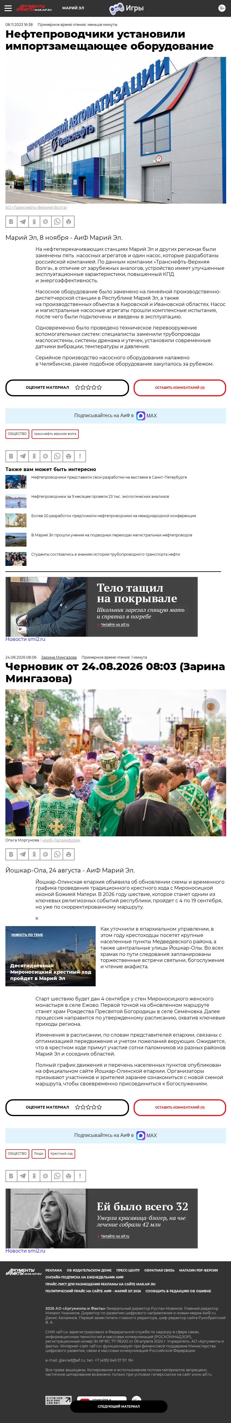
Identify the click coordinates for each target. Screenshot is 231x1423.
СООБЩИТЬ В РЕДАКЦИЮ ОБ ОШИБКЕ (178, 1291)
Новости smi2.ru (25, 639)
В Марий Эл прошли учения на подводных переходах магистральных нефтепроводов (111, 535)
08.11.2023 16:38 (19, 24)
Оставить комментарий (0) (180, 388)
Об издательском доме (89, 1270)
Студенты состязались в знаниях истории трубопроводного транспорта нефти (105, 554)
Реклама (53, 1270)
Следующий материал (119, 1407)
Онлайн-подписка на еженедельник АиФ (84, 1277)
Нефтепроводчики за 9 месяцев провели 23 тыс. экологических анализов (100, 496)
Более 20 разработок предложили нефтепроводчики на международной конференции (113, 515)
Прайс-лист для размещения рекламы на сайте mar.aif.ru (100, 1284)
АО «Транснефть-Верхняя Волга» (36, 207)
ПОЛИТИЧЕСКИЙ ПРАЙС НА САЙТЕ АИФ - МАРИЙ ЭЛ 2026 (93, 1291)
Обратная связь (159, 1270)
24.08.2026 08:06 (20, 657)
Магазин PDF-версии (198, 1270)
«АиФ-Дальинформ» (61, 840)
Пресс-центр (128, 1270)
